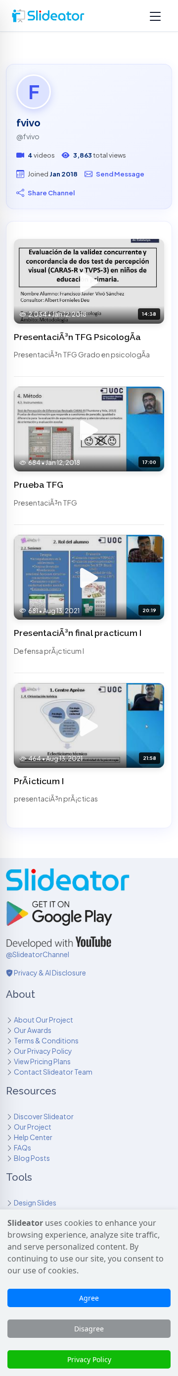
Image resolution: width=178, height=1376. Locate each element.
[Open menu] (155, 16)
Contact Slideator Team (53, 1071)
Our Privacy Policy (43, 1050)
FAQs (22, 1147)
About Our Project (43, 1019)
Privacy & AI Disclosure (49, 972)
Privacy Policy (89, 1359)
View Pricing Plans (42, 1061)
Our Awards (32, 1030)
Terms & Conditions (46, 1040)
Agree (89, 1298)
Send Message (120, 174)
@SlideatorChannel (37, 954)
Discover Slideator (44, 1116)
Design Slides (35, 1202)
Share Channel (51, 192)
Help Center (33, 1137)
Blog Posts (32, 1157)
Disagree (89, 1328)
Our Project (32, 1126)
